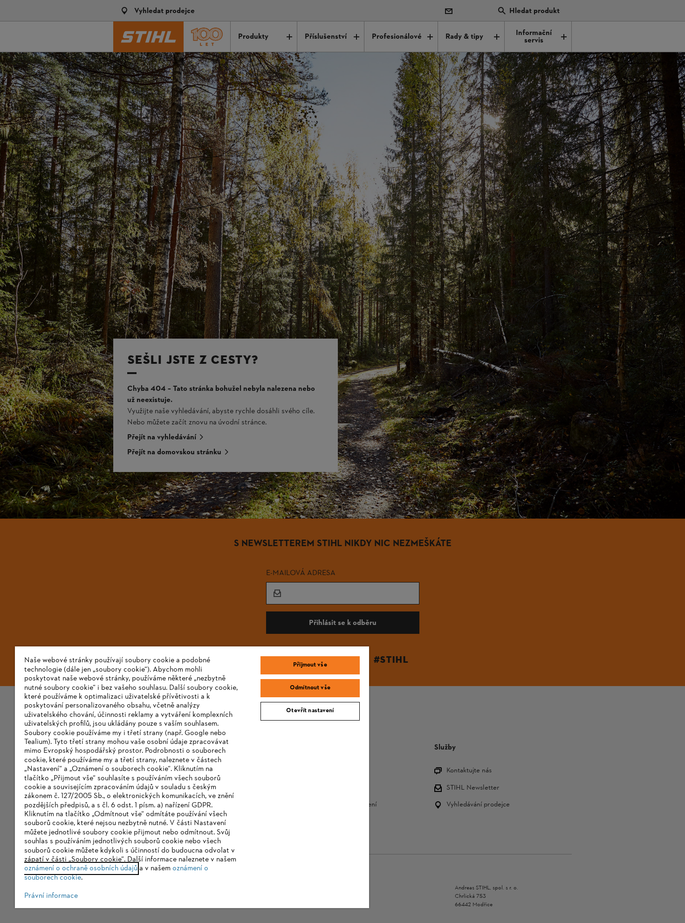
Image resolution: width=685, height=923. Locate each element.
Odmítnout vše (310, 688)
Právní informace (51, 896)
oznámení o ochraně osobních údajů (80, 868)
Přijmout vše (310, 665)
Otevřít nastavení (310, 711)
